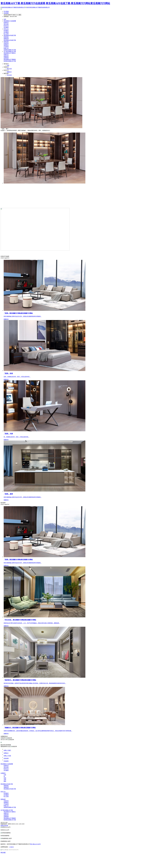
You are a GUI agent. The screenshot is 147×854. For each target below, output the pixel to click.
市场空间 (6, 43)
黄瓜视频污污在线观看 (7, 764)
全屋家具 (3, 773)
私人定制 (6, 33)
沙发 (5, 774)
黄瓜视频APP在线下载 (10, 40)
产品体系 (6, 46)
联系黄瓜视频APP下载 (10, 61)
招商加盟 (3, 799)
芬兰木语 (9, 75)
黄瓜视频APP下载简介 (10, 53)
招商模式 (6, 45)
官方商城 (6, 11)
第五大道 (9, 68)
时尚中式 (6, 25)
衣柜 (5, 778)
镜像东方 (9, 72)
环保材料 (6, 761)
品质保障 (6, 758)
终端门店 (6, 48)
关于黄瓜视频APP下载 (7, 810)
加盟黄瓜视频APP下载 (10, 49)
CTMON (11, 847)
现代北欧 (6, 24)
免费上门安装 (7, 755)
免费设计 (6, 753)
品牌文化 (6, 54)
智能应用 (6, 38)
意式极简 (6, 27)
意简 (8, 65)
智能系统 (6, 37)
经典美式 (6, 22)
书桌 (5, 779)
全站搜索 (6, 13)
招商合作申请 (4, 825)
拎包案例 (6, 32)
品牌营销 (6, 57)
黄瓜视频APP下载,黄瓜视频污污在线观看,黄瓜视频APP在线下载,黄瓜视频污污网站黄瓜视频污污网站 (55, 3)
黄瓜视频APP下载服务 (10, 59)
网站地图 (3, 852)
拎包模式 (6, 30)
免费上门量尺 (7, 750)
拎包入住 (3, 791)
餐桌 (5, 781)
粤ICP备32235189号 (35, 844)
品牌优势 (6, 56)
